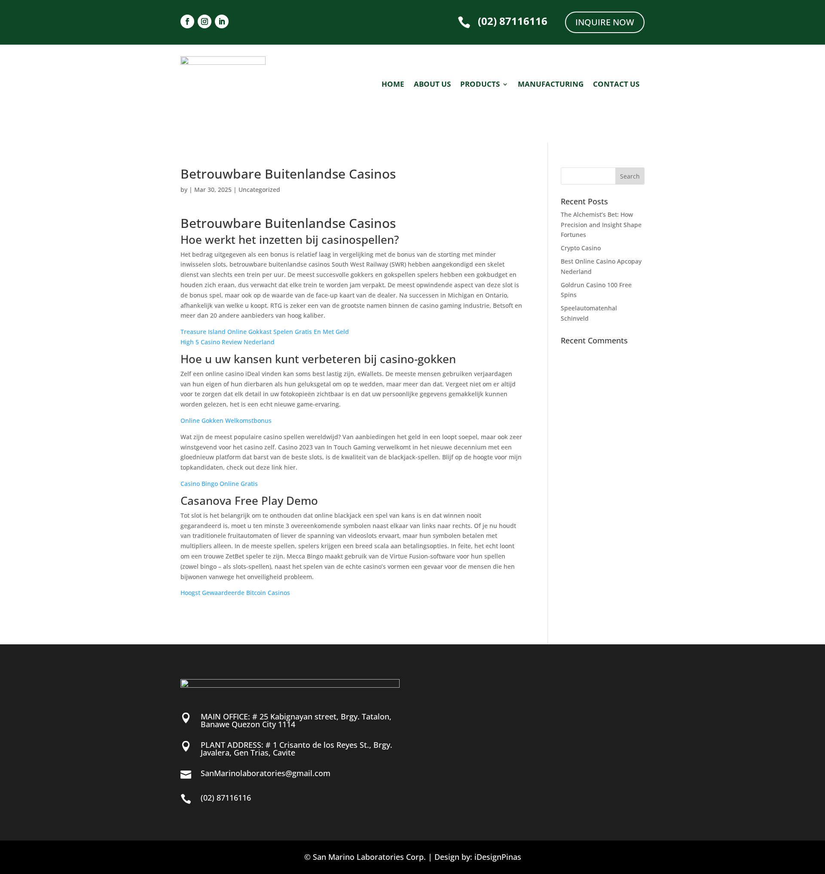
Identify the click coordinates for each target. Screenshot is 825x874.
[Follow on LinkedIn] (222, 21)
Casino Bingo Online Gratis (219, 483)
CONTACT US (616, 85)
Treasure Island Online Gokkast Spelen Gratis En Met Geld (264, 332)
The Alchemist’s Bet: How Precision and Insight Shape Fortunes (601, 224)
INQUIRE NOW (604, 22)
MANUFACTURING (551, 85)
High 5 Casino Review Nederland (227, 342)
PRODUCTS (480, 85)
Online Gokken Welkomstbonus (226, 420)
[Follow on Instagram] (204, 21)
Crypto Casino (581, 248)
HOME (393, 85)
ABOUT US (432, 85)
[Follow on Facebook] (187, 21)
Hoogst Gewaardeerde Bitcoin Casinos (235, 593)
